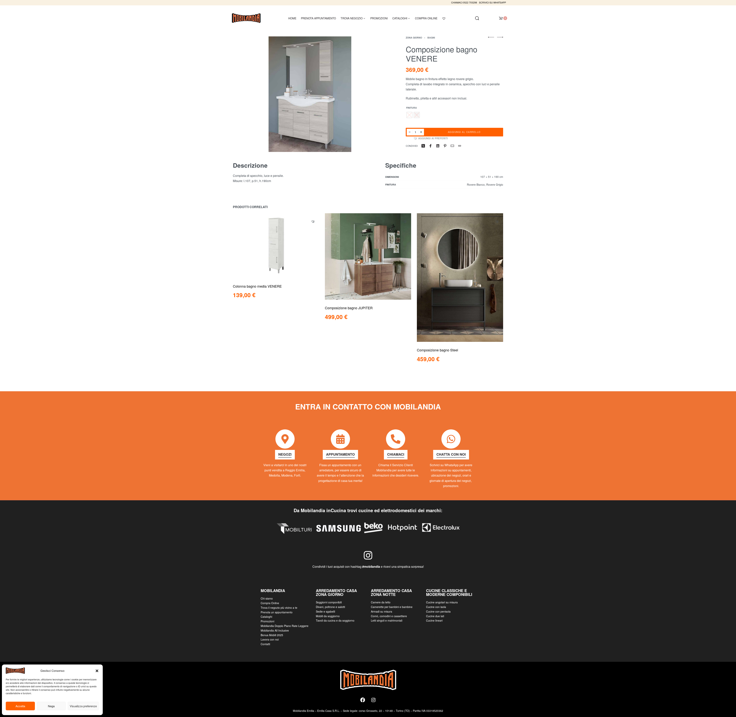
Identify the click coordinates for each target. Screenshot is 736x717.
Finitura (411, 107)
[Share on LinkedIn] (437, 146)
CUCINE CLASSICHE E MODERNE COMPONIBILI (449, 592)
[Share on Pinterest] (445, 146)
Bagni (431, 37)
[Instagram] (373, 700)
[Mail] (452, 146)
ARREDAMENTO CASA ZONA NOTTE (391, 592)
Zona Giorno (414, 37)
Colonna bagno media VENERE (257, 285)
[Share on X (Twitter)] (423, 146)
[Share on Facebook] (430, 146)
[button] (97, 671)
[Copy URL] (459, 146)
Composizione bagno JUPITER (349, 307)
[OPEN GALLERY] (310, 94)
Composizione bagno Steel (437, 349)
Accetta (20, 706)
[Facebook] (363, 700)
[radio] (409, 115)
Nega (51, 706)
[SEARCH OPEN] (477, 18)
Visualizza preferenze (83, 706)
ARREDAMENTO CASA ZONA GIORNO (336, 592)
